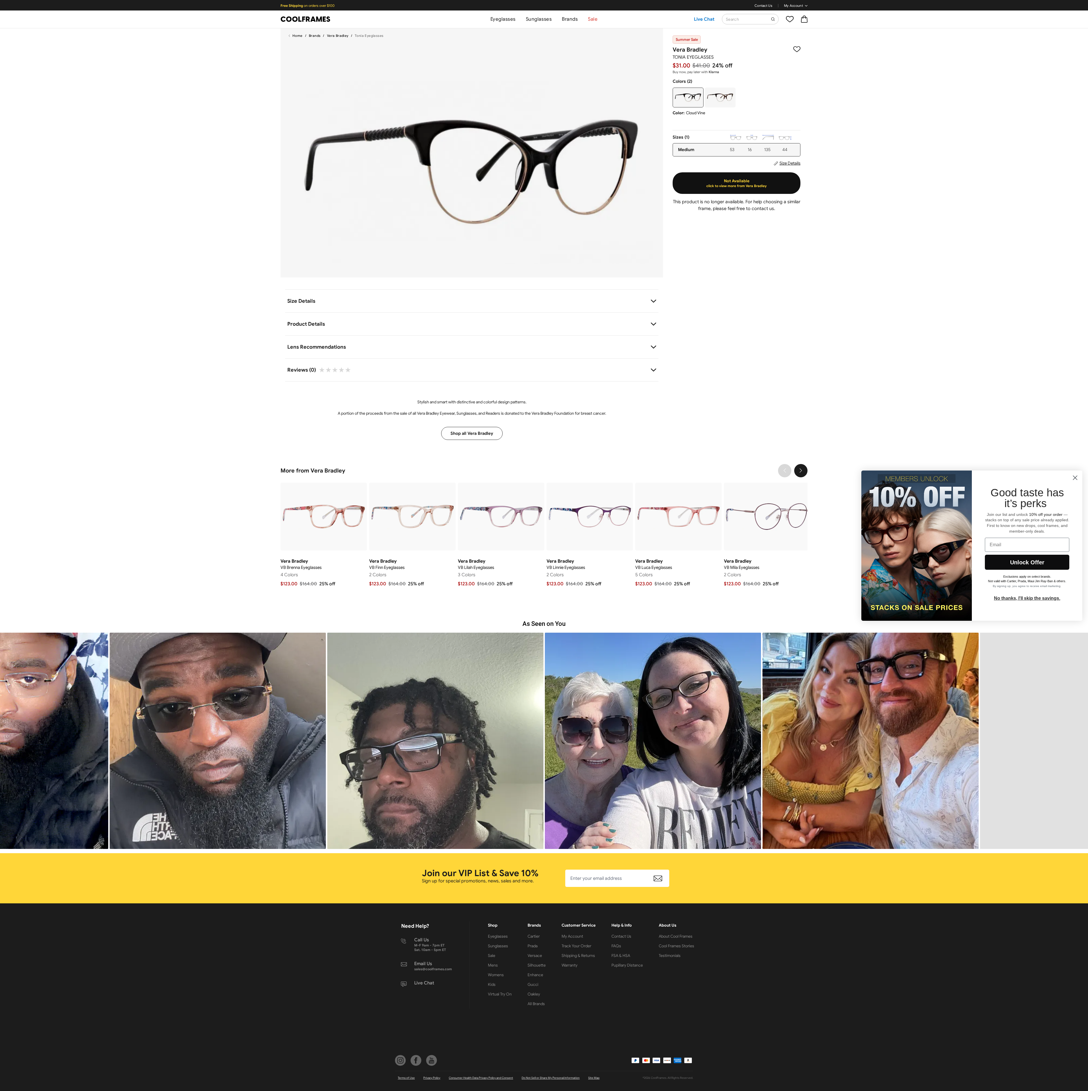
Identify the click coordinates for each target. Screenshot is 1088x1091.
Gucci (533, 984)
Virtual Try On (500, 994)
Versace (535, 955)
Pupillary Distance (627, 965)
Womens (496, 974)
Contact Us (763, 5)
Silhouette (537, 965)
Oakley (534, 994)
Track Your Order (576, 945)
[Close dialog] (1075, 478)
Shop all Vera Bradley (471, 433)
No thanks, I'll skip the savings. (1027, 598)
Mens (493, 965)
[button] (218, 741)
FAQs (616, 945)
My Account (793, 5)
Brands (570, 19)
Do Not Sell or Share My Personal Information (551, 1078)
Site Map (594, 1078)
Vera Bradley (337, 35)
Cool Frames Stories (676, 945)
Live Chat (704, 19)
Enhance (535, 974)
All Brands (536, 1003)
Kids (492, 984)
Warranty (569, 965)
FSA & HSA (620, 955)
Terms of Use (406, 1078)
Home (297, 35)
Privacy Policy (431, 1078)
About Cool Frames (675, 936)
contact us (763, 208)
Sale (593, 19)
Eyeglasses (503, 19)
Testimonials (670, 955)
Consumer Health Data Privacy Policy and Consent (481, 1078)
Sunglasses (539, 19)
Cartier (534, 936)
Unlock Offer (1027, 562)
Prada (532, 945)
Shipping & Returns (578, 955)
